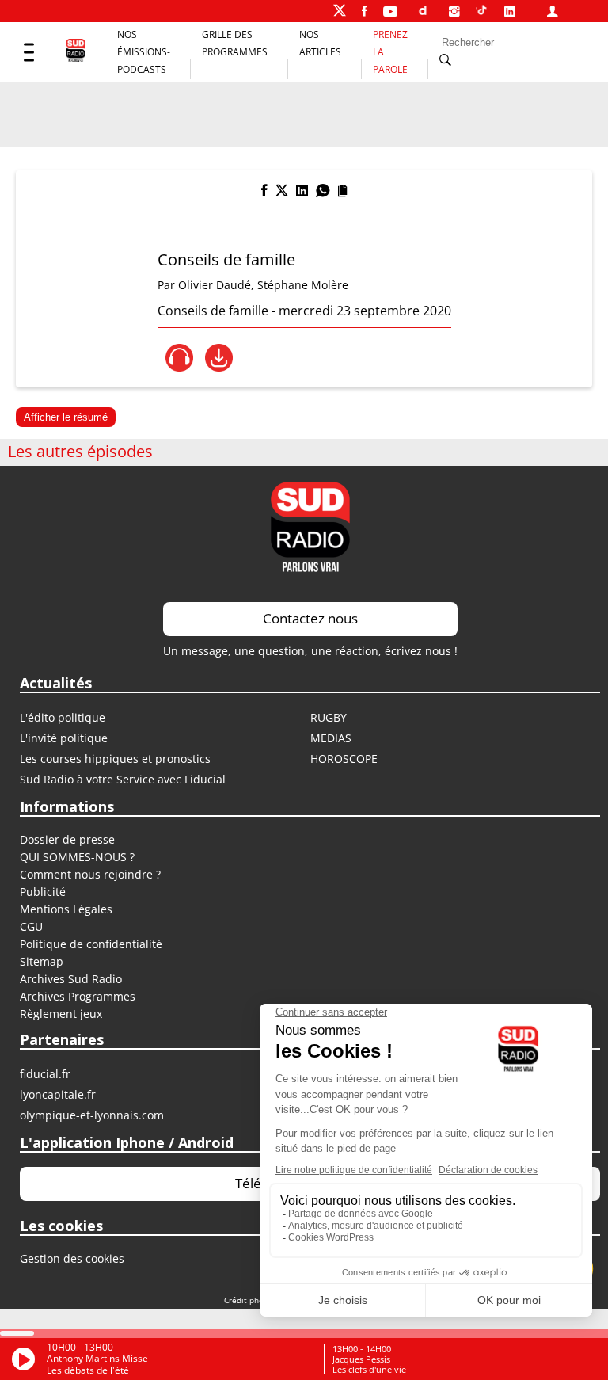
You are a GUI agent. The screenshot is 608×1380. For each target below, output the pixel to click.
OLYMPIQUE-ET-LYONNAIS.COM (92, 1115)
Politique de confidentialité (91, 943)
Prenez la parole (390, 52)
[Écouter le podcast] (179, 358)
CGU (31, 926)
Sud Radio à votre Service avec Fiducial (123, 779)
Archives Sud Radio (71, 978)
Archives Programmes (77, 996)
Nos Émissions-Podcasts (143, 52)
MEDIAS (331, 737)
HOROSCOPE (344, 758)
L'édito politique (62, 717)
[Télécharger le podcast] (219, 358)
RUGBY (328, 717)
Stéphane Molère (302, 284)
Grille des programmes (235, 43)
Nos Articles (320, 43)
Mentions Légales (66, 909)
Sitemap (41, 961)
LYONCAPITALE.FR (58, 1094)
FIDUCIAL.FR (45, 1073)
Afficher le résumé (66, 417)
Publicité (43, 891)
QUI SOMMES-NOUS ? (77, 856)
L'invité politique (64, 737)
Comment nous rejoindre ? (92, 874)
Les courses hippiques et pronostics (115, 758)
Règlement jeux (61, 1013)
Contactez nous (310, 618)
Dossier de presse (67, 839)
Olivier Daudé (214, 284)
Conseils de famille (226, 259)
